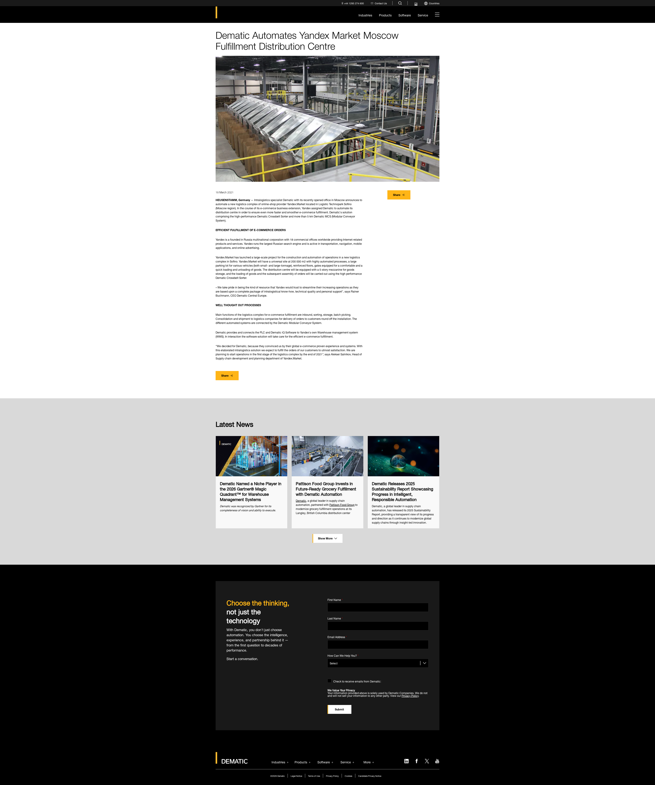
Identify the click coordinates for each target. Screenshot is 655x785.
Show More (325, 538)
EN (415, 3)
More (367, 762)
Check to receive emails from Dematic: (357, 680)
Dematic (301, 500)
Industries (278, 762)
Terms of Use (314, 776)
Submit (339, 709)
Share (396, 194)
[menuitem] (352, 3)
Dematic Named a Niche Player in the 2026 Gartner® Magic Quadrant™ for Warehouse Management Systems (250, 491)
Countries (434, 3)
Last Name (335, 617)
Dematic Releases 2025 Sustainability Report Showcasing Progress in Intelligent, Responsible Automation (402, 491)
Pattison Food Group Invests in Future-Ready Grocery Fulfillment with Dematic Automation (326, 488)
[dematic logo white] (232, 761)
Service (345, 762)
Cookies (348, 776)
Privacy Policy (410, 695)
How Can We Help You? (343, 655)
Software (323, 762)
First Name (335, 599)
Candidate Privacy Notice (369, 776)
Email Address (337, 636)
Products (301, 762)
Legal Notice (296, 776)
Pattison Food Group (341, 504)
